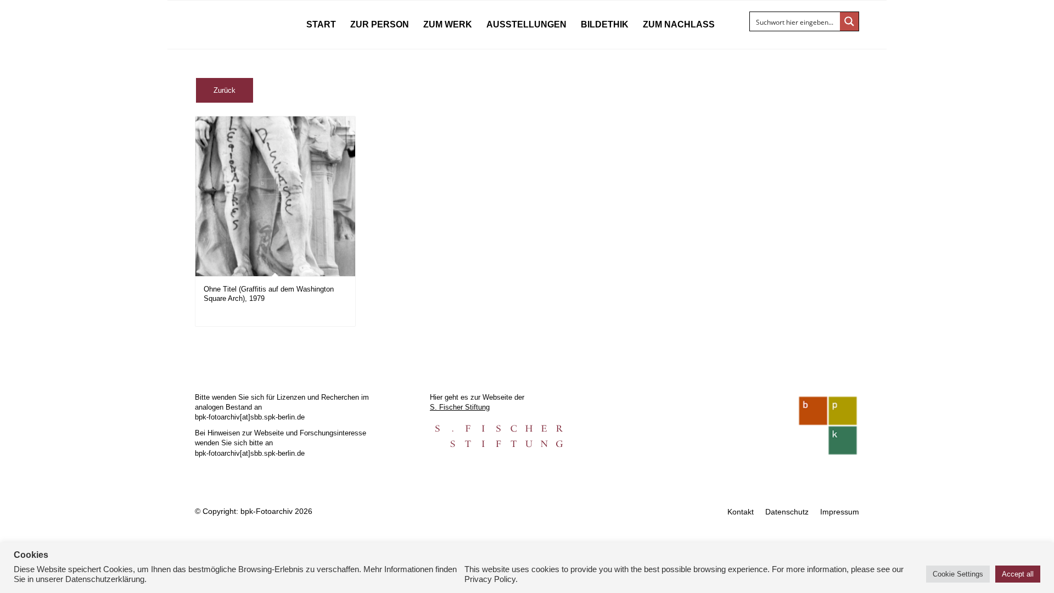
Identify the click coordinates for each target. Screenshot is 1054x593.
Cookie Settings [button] (958, 574)
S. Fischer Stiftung (460, 407)
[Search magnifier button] (849, 21)
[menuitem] (321, 25)
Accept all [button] (1018, 574)
